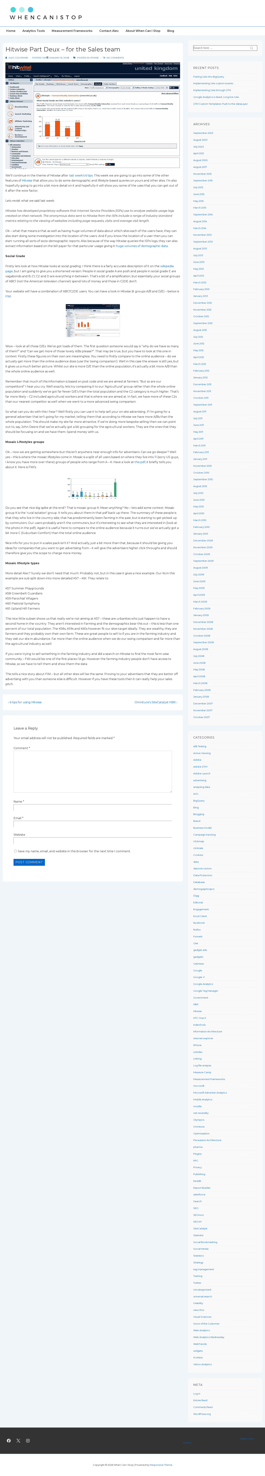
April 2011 (198, 438)
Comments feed (203, 1407)
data (196, 861)
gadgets (198, 956)
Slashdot (198, 1235)
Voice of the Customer (206, 1323)
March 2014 (199, 228)
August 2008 (200, 649)
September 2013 (203, 241)
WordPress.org (202, 1413)
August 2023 (200, 139)
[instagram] (28, 1441)
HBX (195, 1004)
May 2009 (199, 588)
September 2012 (203, 323)
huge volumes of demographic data (142, 246)
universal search (202, 1296)
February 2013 (201, 289)
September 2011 (202, 404)
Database (199, 882)
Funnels (197, 936)
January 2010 (200, 533)
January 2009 (201, 615)
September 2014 (203, 214)
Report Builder (202, 1187)
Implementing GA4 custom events (213, 83)
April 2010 (198, 513)
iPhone (197, 1045)
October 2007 (201, 717)
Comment (22, 748)
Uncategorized (202, 1289)
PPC (195, 1160)
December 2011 (202, 384)
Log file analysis (202, 1065)
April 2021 (198, 153)
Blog (170, 31)
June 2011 (198, 425)
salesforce (199, 1194)
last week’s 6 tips (81, 175)
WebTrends (200, 1344)
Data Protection (202, 875)
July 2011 (197, 418)
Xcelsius (198, 1357)
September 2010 (203, 479)
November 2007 (202, 710)
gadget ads (200, 949)
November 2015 (202, 173)
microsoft (198, 1085)
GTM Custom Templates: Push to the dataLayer (220, 103)
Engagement (201, 909)
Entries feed (200, 1400)
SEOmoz (198, 1215)
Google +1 (199, 977)
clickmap (198, 841)
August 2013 (200, 248)
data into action (202, 868)
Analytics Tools (33, 31)
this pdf (139, 462)
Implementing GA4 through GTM (212, 90)
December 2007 (203, 703)
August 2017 (200, 167)
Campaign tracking (204, 834)
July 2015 (198, 187)
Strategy (198, 1262)
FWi (8, 296)
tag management (203, 1269)
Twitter (197, 1282)
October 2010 (201, 472)
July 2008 (198, 656)
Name (18, 801)
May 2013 (198, 268)
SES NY (197, 1221)
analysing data (201, 786)
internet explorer (203, 1038)
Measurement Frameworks (72, 31)
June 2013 (198, 262)
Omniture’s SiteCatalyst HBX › (156, 702)
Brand (196, 821)
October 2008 (201, 635)
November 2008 (203, 628)
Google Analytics (203, 984)
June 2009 (199, 581)
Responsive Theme (161, 1464)
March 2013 (199, 282)
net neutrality (201, 1112)
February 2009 (201, 608)
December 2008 (203, 622)
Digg (196, 895)
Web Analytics (201, 1330)
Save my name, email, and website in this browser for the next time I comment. (74, 851)
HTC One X (199, 1018)
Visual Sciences (202, 1316)
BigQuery (199, 800)
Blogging (198, 814)
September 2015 (203, 180)
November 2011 (202, 391)
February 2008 (202, 690)
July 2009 (198, 574)
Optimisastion (201, 1133)
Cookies (198, 855)
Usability (198, 1303)
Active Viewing (202, 753)
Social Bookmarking (205, 1242)
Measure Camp (202, 1072)
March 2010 (199, 520)
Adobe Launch (201, 773)
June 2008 (199, 662)
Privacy (197, 1167)
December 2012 (202, 302)
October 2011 (200, 397)
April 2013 (198, 275)
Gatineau (198, 963)
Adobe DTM (200, 766)
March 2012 (199, 364)
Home (11, 31)
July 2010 (198, 493)
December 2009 (203, 540)
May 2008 (199, 669)
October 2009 (201, 554)
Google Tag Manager (205, 990)
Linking (197, 1058)
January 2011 (200, 459)
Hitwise (94, 57)
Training (197, 1275)
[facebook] (8, 1441)
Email (17, 818)
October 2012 (201, 316)
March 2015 (199, 207)
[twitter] (18, 1441)
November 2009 (203, 547)
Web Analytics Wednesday (208, 1337)
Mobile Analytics (202, 1099)
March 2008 (200, 683)
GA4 (195, 943)
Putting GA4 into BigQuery (208, 76)
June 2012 (198, 343)
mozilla (197, 1106)
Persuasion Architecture (207, 1140)
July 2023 (198, 146)
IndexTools (199, 1024)
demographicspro (204, 889)
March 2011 (199, 445)
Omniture (199, 1126)
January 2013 (200, 296)
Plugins (197, 1153)
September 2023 (203, 133)
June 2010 (199, 499)
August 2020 (200, 160)
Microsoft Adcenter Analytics (210, 1092)
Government (200, 997)
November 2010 (202, 465)
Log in (196, 1393)
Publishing (199, 1174)
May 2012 (198, 350)
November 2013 (202, 234)
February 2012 (201, 370)
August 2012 (200, 330)
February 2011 (201, 452)
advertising (199, 780)
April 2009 (199, 594)
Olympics (198, 1119)
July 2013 (198, 255)
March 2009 (200, 601)
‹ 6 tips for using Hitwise (25, 702)
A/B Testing (199, 746)
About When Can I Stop (143, 31)
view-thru (198, 1310)
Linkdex (197, 1052)
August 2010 (200, 486)
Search (197, 1201)
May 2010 (198, 506)
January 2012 (200, 377)
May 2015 (198, 201)
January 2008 (201, 696)
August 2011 (199, 411)
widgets (198, 1350)
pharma (197, 1147)
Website (19, 834)
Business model (202, 827)
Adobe (197, 759)
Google (197, 970)
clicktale (198, 848)
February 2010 (201, 527)
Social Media (200, 1248)
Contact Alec (109, 31)
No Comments (115, 57)
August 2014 (200, 221)
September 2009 (203, 560)
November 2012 (202, 309)
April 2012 (198, 357)
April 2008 (199, 676)
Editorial (198, 902)
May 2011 (198, 431)
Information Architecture (207, 1031)
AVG (195, 793)
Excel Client (200, 916)
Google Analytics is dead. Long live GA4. (216, 97)
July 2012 (198, 336)
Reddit (197, 1181)
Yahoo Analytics (202, 1364)
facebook (199, 922)
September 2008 (203, 642)
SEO (195, 1208)
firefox (197, 929)
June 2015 (198, 194)
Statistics (198, 1255)
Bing (196, 807)
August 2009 (200, 567)
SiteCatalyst (200, 1228)
